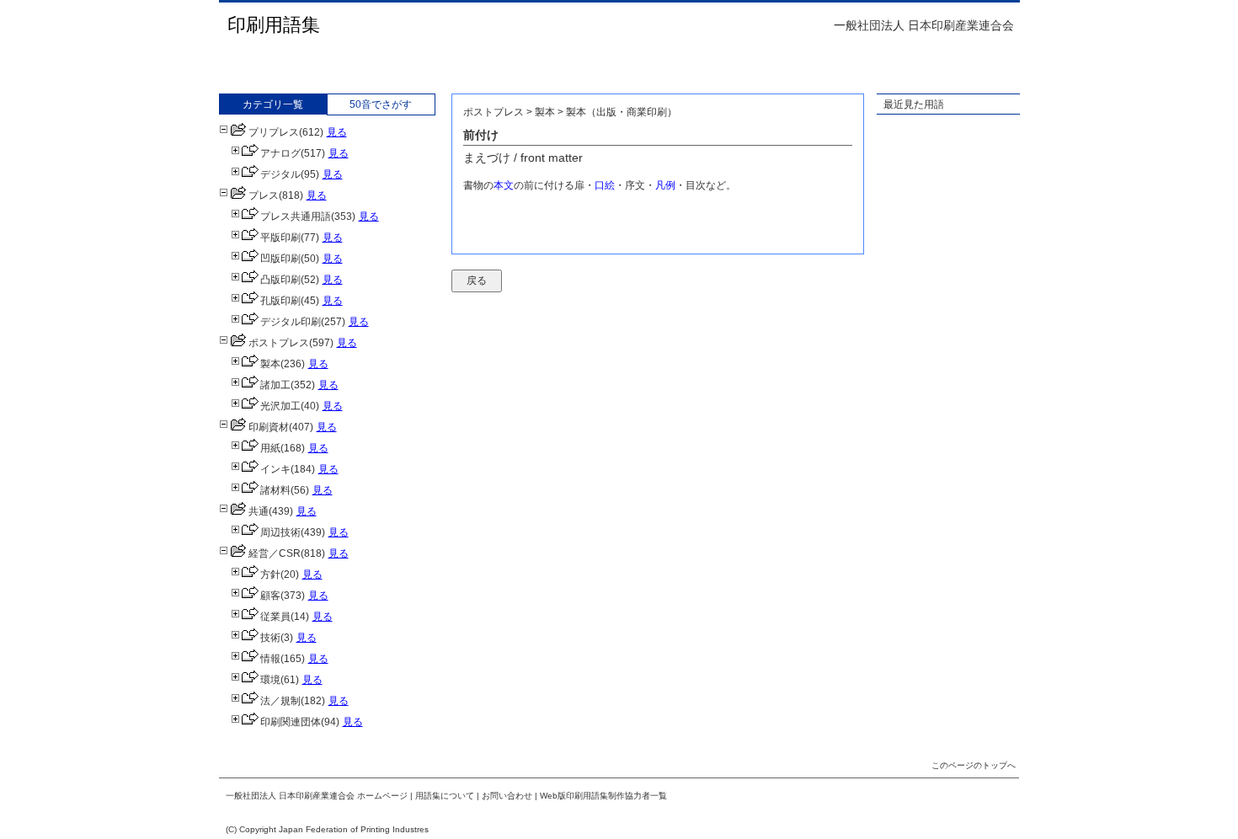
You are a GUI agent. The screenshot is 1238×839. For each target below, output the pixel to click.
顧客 (270, 595)
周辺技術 (280, 532)
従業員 (275, 617)
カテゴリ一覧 (273, 104)
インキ (275, 469)
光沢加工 (280, 406)
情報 (270, 659)
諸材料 (275, 490)
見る (337, 132)
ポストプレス (278, 343)
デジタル (280, 174)
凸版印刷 (280, 280)
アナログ (280, 153)
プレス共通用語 (295, 216)
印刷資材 (268, 427)
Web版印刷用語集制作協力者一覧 (603, 795)
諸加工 (275, 385)
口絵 (605, 185)
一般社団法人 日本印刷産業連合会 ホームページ (317, 795)
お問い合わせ (507, 795)
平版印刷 (280, 237)
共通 (258, 511)
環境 (270, 680)
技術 (270, 638)
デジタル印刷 (290, 322)
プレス (263, 195)
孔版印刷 (280, 301)
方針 (270, 574)
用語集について (444, 795)
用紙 (270, 448)
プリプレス (273, 132)
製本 (270, 364)
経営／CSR (274, 553)
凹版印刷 (280, 259)
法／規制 (280, 701)
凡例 (665, 185)
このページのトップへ (973, 765)
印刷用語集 (273, 24)
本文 (504, 185)
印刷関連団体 (290, 722)
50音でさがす (381, 104)
